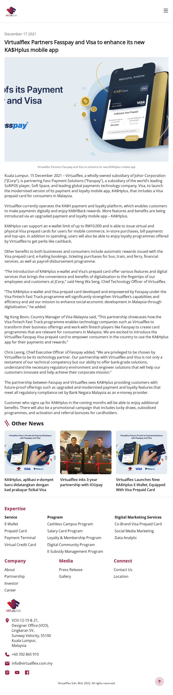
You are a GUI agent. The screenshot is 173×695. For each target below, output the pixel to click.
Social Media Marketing (134, 530)
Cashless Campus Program (70, 523)
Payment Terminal (20, 537)
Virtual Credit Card (20, 544)
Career (10, 590)
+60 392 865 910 (25, 654)
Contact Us (123, 569)
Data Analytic (126, 537)
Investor (11, 583)
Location (121, 576)
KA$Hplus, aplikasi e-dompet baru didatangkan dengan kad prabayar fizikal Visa (29, 484)
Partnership (15, 576)
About (10, 569)
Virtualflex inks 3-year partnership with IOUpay (81, 482)
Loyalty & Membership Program (74, 537)
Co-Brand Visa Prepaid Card (138, 523)
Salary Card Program (65, 530)
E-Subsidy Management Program (75, 551)
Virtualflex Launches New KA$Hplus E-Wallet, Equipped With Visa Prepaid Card (140, 484)
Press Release (70, 569)
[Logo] (11, 11)
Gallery (65, 576)
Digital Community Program (71, 544)
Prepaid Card (16, 530)
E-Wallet (11, 523)
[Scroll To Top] (159, 681)
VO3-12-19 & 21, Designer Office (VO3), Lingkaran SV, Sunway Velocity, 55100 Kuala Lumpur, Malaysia (31, 633)
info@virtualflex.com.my (32, 663)
